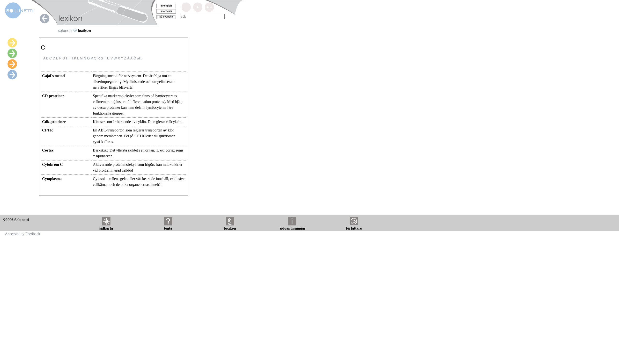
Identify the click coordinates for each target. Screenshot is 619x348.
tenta (168, 228)
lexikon (230, 228)
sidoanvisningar (293, 228)
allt (139, 58)
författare (354, 228)
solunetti (65, 31)
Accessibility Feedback (22, 234)
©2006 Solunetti (16, 220)
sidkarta (106, 228)
